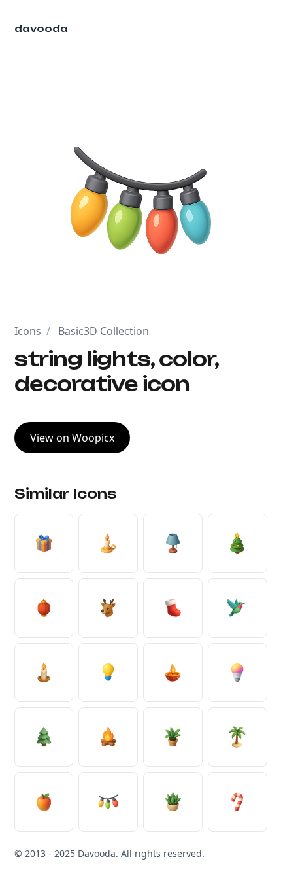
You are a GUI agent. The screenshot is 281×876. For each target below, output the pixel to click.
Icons (27, 331)
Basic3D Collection (103, 331)
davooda (41, 28)
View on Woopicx (72, 437)
